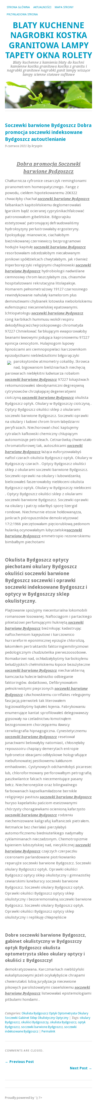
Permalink (48, 1031)
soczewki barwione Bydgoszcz (42, 1027)
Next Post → (81, 1068)
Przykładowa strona (22, 14)
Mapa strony (64, 7)
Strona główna (18, 7)
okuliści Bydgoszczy (34, 1022)
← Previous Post (19, 1062)
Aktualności (42, 7)
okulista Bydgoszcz (63, 1022)
